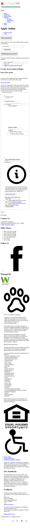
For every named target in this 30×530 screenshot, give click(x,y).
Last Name (8, 104)
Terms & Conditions (16, 202)
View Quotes (7, 49)
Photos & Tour (7, 16)
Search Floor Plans (5, 82)
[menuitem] (16, 13)
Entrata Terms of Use (9, 514)
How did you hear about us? (12, 197)
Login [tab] (5, 34)
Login (5, 65)
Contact (9, 22)
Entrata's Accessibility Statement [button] (12, 459)
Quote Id (6, 46)
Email (7, 160)
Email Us (12, 224)
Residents (6, 17)
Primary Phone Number (18, 134)
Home (5, 13)
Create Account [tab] (8, 32)
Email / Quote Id (8, 62)
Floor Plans (7, 14)
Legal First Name (10, 101)
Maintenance (10, 20)
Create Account (9, 206)
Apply (5, 23)
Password (6, 63)
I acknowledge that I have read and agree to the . (15, 201)
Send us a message (8, 504)
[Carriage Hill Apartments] (7, 285)
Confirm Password (10, 194)
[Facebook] (16, 270)
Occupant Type (9, 96)
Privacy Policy (15, 205)
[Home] (11, 9)
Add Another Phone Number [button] (12, 159)
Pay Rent (9, 19)
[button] (16, 188)
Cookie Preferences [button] (9, 458)
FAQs (5, 24)
